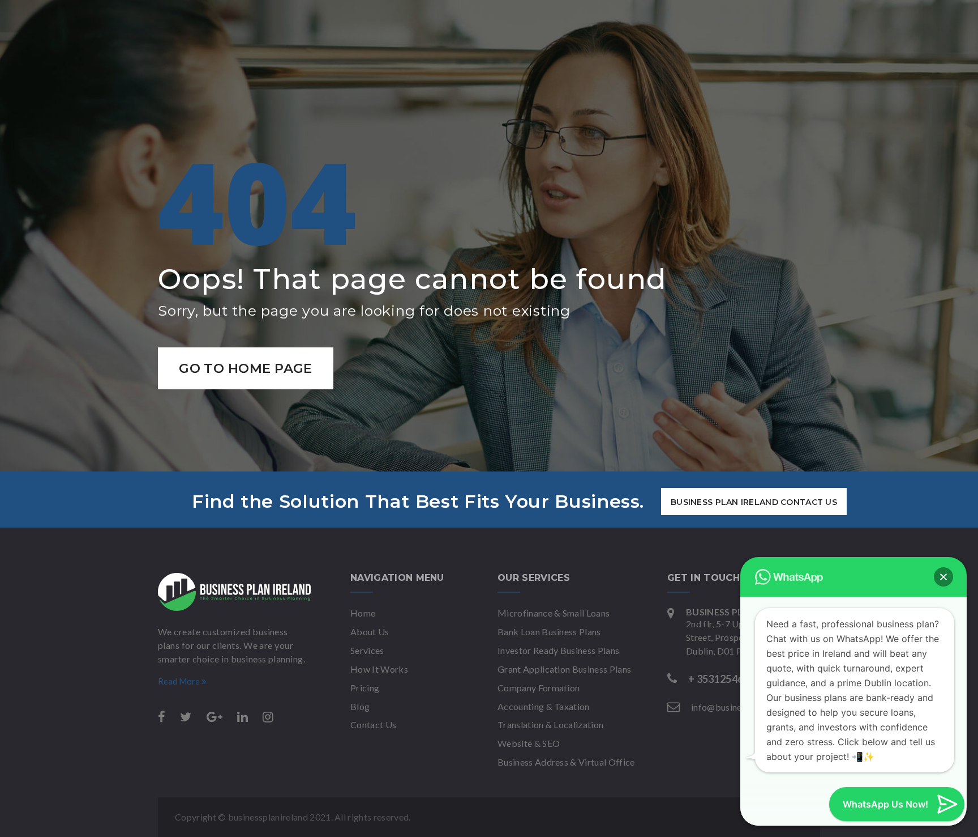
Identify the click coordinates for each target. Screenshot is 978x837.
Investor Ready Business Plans (558, 650)
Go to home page (245, 368)
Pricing (364, 687)
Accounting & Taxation (543, 706)
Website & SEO (528, 743)
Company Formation (538, 687)
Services (367, 650)
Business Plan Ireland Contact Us (754, 502)
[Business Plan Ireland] (234, 592)
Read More (179, 681)
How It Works (379, 669)
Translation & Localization (550, 724)
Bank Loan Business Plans (549, 631)
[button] (943, 577)
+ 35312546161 (724, 679)
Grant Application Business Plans (564, 669)
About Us (369, 631)
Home (362, 612)
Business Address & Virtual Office (566, 762)
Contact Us (373, 724)
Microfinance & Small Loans (553, 612)
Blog (360, 706)
